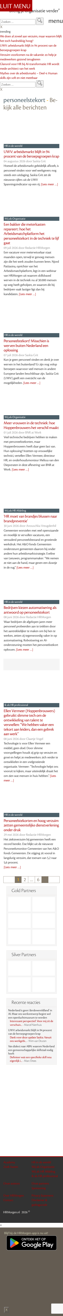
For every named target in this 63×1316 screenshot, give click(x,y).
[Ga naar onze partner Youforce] (43, 904)
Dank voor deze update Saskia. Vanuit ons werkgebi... (31, 1039)
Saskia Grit (39, 161)
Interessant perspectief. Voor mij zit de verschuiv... (31, 1023)
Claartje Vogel (34, 739)
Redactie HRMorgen (37, 248)
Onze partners (40, 1183)
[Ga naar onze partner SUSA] (19, 984)
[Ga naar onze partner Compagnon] (19, 920)
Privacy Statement (42, 1196)
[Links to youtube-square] (49, 1218)
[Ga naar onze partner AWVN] (19, 937)
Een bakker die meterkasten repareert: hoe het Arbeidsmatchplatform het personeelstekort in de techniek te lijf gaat (31, 234)
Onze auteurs (11, 1183)
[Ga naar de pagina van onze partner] (32, 1073)
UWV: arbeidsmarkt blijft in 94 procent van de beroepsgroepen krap (31, 154)
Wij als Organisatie (15, 219)
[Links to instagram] (53, 1218)
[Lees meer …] (49, 184)
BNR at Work (33, 432)
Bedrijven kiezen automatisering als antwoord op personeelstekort (30, 610)
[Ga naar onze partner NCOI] (19, 904)
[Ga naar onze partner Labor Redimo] (43, 968)
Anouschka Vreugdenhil (41, 526)
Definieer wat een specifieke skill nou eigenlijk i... (31, 1059)
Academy (9, 1162)
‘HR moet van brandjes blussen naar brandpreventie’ (30, 519)
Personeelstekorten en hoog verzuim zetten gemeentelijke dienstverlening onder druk (31, 825)
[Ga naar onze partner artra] (19, 968)
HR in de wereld (14, 146)
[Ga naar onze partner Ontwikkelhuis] (43, 920)
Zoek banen (10, 1167)
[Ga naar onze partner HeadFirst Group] (43, 937)
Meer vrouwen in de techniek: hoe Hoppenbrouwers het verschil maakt (31, 425)
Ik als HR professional (17, 705)
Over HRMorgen (13, 1196)
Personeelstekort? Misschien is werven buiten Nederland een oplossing (26, 346)
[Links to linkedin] (44, 1218)
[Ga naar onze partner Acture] (43, 984)
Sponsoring (39, 1188)
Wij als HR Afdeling (16, 511)
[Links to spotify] (57, 1218)
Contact (8, 1200)
